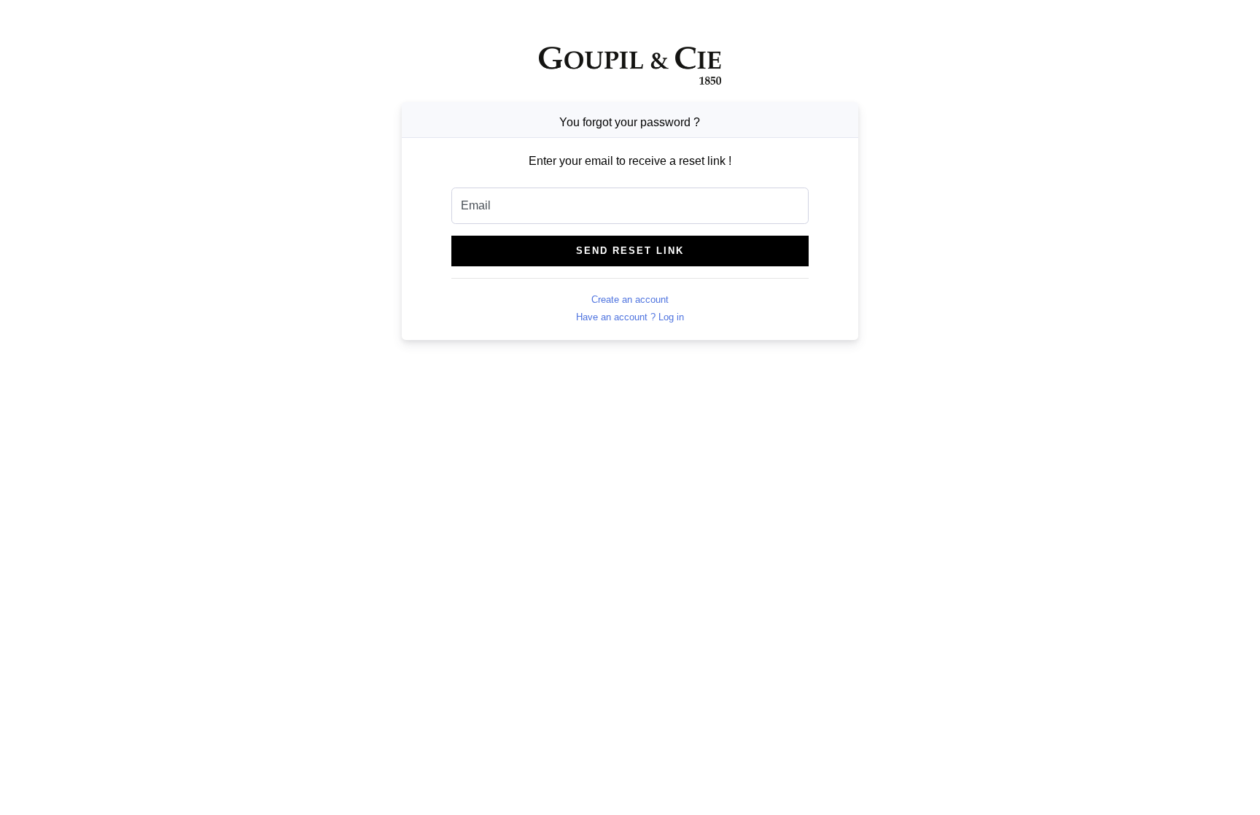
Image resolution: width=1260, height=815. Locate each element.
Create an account (630, 299)
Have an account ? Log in (630, 317)
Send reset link (630, 250)
